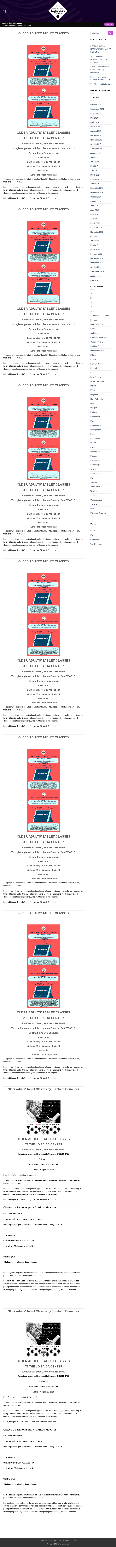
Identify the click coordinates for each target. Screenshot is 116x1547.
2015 (92, 298)
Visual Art (94, 504)
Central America (96, 342)
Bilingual (94, 320)
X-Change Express (98, 513)
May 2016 (94, 214)
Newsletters (70, 1541)
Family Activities (96, 364)
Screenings (95, 465)
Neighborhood (96, 395)
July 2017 (94, 157)
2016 (92, 302)
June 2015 (94, 241)
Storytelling (94, 474)
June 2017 (94, 162)
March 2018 (95, 127)
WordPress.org (96, 544)
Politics (93, 447)
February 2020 (96, 113)
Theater (93, 496)
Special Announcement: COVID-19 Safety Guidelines (100, 69)
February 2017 (96, 179)
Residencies (95, 460)
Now (92, 403)
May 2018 (94, 118)
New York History (97, 399)
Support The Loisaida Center (52, 1541)
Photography (95, 430)
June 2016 (94, 210)
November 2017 (96, 140)
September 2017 (97, 149)
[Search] (113, 11)
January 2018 (95, 131)
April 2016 (94, 219)
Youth (92, 518)
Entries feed (95, 535)
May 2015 (94, 245)
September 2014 (97, 271)
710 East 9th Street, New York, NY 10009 (16, 26)
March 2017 (95, 175)
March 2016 (95, 223)
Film (92, 373)
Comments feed (96, 540)
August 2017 (95, 153)
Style (92, 478)
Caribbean (94, 333)
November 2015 (96, 232)
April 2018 (94, 122)
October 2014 (95, 267)
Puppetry (94, 456)
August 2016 (95, 201)
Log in (92, 531)
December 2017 (96, 135)
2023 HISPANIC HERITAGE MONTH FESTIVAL (98, 59)
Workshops (94, 509)
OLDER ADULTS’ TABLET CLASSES (43, 33)
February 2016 (96, 228)
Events (93, 359)
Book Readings (96, 324)
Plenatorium (95, 438)
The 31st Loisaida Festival (101, 84)
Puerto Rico (95, 452)
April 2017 (94, 171)
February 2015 (96, 254)
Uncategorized (96, 500)
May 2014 (94, 280)
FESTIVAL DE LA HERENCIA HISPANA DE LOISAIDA (100, 49)
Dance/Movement (97, 351)
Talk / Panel (95, 487)
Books (92, 329)
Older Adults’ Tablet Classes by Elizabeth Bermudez (43, 1089)
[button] (4, 11)
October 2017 (95, 144)
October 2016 (95, 197)
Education (94, 355)
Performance (95, 425)
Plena (92, 434)
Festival (93, 368)
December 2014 (96, 258)
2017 (92, 307)
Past (92, 421)
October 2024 (95, 105)
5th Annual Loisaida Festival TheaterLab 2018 (100, 78)
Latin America (95, 377)
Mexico (93, 386)
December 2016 (96, 188)
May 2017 (94, 166)
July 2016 (94, 206)
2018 (92, 311)
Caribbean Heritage (98, 337)
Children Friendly (97, 346)
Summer (93, 482)
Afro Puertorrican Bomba (100, 315)
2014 (92, 294)
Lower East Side (97, 381)
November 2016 (96, 193)
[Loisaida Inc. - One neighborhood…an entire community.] (58, 11)
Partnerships (95, 417)
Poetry (93, 443)
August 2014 (95, 276)
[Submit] (110, 33)
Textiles (93, 491)
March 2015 (95, 250)
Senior (93, 469)
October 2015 (95, 236)
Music (92, 390)
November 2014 (96, 263)
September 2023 (97, 109)
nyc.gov (93, 408)
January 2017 (95, 184)
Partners (93, 412)
